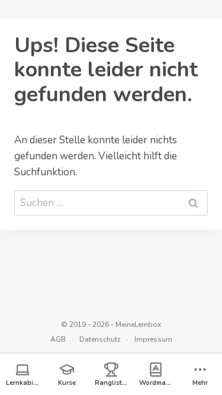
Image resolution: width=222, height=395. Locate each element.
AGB (58, 339)
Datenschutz (100, 339)
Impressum (153, 339)
